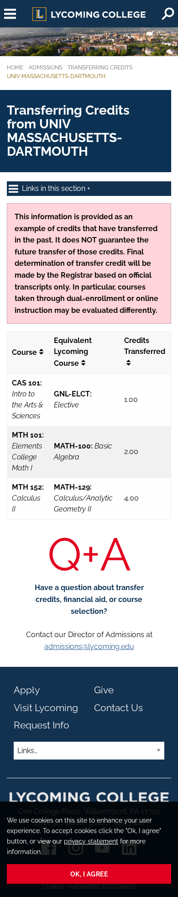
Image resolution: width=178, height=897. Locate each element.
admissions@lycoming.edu (89, 646)
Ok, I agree (89, 874)
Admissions (45, 67)
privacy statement (91, 841)
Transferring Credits (100, 67)
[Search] (168, 13)
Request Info (41, 725)
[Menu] (10, 13)
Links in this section (54, 188)
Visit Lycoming (46, 707)
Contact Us (118, 707)
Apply (27, 690)
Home (15, 67)
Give (104, 690)
